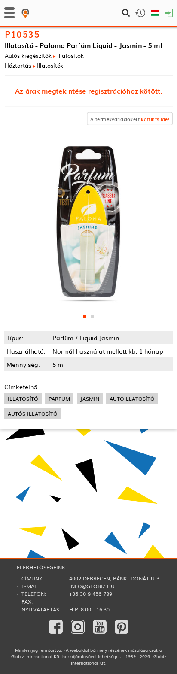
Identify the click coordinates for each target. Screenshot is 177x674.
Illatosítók (70, 55)
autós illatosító (33, 413)
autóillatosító (132, 398)
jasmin (89, 398)
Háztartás (18, 65)
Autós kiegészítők (28, 55)
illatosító (23, 398)
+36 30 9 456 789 (90, 594)
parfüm (59, 398)
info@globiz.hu (92, 586)
